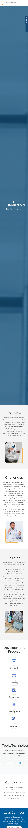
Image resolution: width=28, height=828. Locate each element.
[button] (25, 3)
